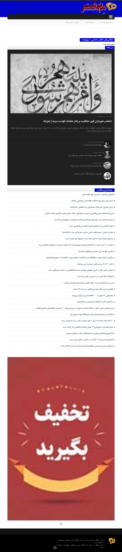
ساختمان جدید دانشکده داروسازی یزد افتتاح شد (95, 301)
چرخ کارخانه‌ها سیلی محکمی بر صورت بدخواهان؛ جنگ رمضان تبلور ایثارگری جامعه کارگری (79, 213)
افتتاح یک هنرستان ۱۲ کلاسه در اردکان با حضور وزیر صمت (91, 339)
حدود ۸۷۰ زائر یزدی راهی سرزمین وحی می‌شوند (95, 264)
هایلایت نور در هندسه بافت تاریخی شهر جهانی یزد (85, 155)
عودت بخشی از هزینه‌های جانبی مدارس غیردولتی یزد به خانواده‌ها (87, 232)
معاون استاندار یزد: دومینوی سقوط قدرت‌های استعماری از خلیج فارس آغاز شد (83, 219)
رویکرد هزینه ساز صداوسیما (93, 144)
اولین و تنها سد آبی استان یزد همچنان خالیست (95, 251)
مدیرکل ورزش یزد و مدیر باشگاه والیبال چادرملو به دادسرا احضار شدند (86, 346)
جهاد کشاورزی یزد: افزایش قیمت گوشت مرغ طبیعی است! (91, 226)
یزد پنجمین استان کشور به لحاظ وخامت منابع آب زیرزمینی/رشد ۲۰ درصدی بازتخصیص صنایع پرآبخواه (74, 308)
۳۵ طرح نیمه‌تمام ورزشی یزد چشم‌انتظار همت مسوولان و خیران (89, 333)
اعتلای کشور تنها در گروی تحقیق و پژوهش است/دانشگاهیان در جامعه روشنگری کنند (80, 270)
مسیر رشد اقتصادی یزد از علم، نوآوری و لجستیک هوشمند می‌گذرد (88, 283)
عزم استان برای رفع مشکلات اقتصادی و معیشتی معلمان (92, 200)
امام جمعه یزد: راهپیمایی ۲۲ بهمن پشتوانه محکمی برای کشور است (88, 327)
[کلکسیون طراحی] (55, 548)
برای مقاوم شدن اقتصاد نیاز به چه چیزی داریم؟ (86, 165)
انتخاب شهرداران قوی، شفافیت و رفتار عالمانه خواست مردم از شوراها (77, 121)
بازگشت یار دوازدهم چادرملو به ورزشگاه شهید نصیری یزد (91, 314)
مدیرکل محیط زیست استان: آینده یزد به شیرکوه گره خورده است (89, 238)
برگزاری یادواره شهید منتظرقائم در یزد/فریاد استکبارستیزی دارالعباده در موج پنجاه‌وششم (79, 257)
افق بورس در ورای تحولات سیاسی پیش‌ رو (88, 173)
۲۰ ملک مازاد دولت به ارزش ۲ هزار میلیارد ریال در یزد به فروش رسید (87, 320)
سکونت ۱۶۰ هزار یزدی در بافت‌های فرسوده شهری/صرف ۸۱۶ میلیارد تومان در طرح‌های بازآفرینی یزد (76, 245)
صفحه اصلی (89, 22)
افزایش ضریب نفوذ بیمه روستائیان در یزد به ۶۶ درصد (93, 289)
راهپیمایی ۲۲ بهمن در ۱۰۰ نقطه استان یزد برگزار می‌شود (92, 295)
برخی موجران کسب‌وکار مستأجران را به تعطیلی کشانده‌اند (91, 207)
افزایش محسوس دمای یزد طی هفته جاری (97, 194)
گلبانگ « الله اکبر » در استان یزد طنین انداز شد (95, 276)
